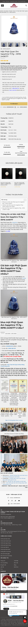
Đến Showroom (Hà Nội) (6, 555)
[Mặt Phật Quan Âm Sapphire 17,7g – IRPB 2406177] (4, 44)
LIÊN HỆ (2, 333)
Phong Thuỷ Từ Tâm (14, 11)
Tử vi (2, 569)
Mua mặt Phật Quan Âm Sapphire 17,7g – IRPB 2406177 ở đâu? (13, 208)
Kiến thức (16, 567)
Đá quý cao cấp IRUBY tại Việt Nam (17, 481)
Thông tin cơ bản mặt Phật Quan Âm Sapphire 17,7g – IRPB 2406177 (13, 202)
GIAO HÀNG (7, 333)
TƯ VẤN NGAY (14, 103)
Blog (15, 564)
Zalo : (22, 107)
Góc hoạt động (4, 562)
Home (1, 11)
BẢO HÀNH (13, 333)
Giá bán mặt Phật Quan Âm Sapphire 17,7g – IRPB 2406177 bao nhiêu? (12, 205)
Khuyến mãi (3, 564)
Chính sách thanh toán (6, 540)
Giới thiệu (16, 560)
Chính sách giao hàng (5, 543)
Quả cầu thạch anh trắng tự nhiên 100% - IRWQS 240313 (6, 183)
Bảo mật (16, 562)
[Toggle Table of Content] (24, 200)
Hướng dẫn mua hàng (6, 551)
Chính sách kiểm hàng (6, 545)
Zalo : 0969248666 (15, 503)
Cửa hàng (6, 11)
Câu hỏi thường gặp (5, 553)
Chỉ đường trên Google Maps (12, 356)
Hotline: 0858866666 (15, 497)
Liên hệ (2, 567)
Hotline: (8, 107)
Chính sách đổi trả (5, 547)
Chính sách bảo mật (5, 538)
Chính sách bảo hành (5, 549)
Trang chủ (3, 560)
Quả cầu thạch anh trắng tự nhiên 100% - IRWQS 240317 (19, 183)
